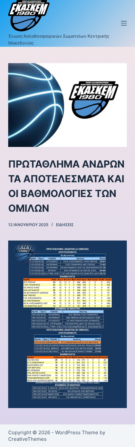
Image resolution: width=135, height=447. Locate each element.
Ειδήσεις (65, 224)
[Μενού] (124, 23)
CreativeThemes (27, 439)
